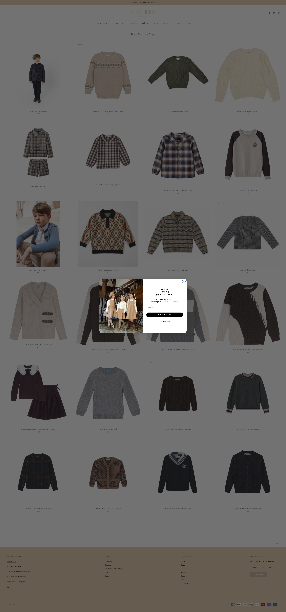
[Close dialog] (183, 281)
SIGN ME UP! (165, 315)
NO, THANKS (165, 321)
